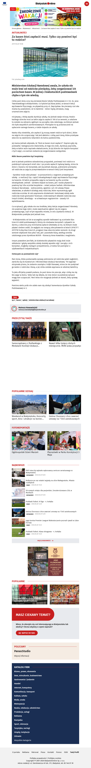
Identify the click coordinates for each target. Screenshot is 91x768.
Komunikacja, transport (24, 692)
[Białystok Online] (45, 3)
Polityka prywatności (38, 758)
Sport (28, 485)
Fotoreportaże (21, 427)
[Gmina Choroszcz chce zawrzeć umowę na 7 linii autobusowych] (66, 404)
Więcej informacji (21, 656)
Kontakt (51, 752)
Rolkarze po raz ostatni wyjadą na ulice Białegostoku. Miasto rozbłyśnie (50, 481)
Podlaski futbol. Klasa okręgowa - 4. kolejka (43, 532)
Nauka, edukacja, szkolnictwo (27, 708)
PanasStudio (22, 651)
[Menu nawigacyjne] (86, 3)
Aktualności (36, 28)
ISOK (66, 752)
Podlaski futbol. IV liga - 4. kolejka (39, 502)
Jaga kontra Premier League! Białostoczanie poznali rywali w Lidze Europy (52, 521)
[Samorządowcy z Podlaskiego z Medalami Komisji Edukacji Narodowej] (29, 331)
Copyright (30, 761)
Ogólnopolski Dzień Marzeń (25, 452)
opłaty (25, 300)
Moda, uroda (19, 700)
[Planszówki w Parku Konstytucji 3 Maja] (64, 440)
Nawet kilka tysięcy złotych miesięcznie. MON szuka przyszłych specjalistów (66, 344)
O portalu (16, 752)
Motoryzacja (19, 704)
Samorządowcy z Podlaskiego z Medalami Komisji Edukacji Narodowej (27, 344)
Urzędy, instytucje (22, 732)
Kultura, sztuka (20, 696)
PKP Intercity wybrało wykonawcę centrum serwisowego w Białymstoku (49, 471)
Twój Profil (74, 752)
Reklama (18, 716)
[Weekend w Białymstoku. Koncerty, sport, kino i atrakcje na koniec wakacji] (29, 404)
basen (18, 300)
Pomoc (59, 752)
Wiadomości (27, 28)
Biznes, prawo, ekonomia (25, 671)
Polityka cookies (54, 758)
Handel (17, 683)
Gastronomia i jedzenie (24, 679)
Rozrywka (18, 720)
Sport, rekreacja (21, 724)
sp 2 (13, 300)
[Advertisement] (45, 368)
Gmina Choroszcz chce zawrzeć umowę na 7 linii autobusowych (64, 417)
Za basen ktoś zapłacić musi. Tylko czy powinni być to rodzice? (61, 28)
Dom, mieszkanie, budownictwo (28, 675)
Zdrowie (17, 736)
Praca (43, 752)
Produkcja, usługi (22, 712)
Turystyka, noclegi (22, 728)
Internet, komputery (23, 688)
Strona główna (16, 28)
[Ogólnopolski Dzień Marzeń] (28, 440)
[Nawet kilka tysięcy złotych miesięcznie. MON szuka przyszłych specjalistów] (66, 331)
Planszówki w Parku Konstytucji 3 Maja (63, 453)
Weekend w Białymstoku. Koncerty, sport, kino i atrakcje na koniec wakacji (29, 417)
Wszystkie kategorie (22, 740)
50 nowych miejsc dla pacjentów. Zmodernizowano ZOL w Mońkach (49, 491)
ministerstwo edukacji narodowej (41, 300)
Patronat (35, 752)
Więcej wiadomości (44, 540)
